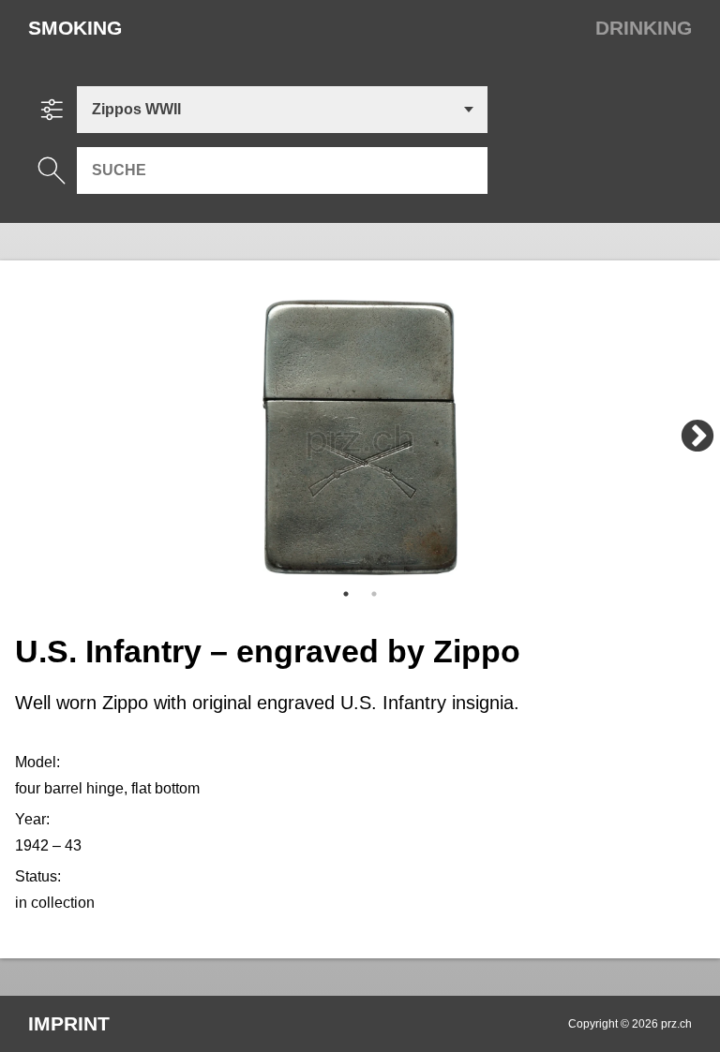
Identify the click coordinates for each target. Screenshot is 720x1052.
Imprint (69, 1023)
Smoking (75, 27)
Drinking (643, 27)
